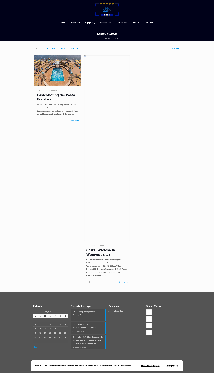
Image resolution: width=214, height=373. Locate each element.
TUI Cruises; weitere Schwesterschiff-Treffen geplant (86, 325)
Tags (63, 48)
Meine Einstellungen (150, 366)
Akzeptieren (172, 365)
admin (41, 90)
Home (98, 38)
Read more (74, 121)
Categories (50, 48)
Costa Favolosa (111, 38)
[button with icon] (149, 312)
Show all (175, 48)
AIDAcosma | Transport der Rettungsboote (84, 313)
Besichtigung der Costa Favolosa (56, 97)
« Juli (35, 347)
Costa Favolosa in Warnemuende (100, 252)
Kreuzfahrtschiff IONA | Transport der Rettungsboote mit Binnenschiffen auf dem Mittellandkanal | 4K (88, 340)
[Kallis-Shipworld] (107, 9)
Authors (74, 48)
